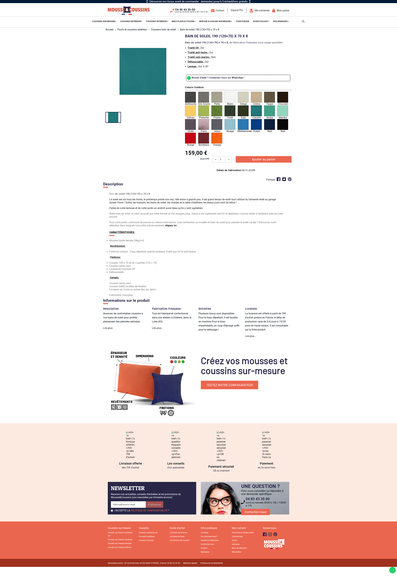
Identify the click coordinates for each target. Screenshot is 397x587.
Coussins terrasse (146, 540)
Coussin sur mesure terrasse (120, 543)
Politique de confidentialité (211, 563)
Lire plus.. (108, 328)
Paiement (266, 463)
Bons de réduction (239, 548)
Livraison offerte (130, 463)
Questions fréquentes (210, 540)
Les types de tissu (177, 536)
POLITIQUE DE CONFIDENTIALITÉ (149, 510)
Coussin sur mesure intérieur (120, 547)
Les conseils (175, 463)
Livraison (204, 533)
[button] (238, 88)
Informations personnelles (243, 533)
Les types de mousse (178, 533)
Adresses (235, 544)
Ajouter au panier (263, 159)
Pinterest (290, 179)
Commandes (237, 536)
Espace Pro (237, 10)
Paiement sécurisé (221, 466)
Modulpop (205, 552)
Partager (278, 179)
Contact (220, 10)
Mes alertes (236, 552)
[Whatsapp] (392, 570)
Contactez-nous (255, 512)
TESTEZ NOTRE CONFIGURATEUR (229, 385)
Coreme (204, 548)
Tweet (284, 179)
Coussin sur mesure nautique (120, 539)
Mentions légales (190, 563)
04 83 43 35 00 (185, 9)
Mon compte (239, 528)
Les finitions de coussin (179, 540)
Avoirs (234, 540)
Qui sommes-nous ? (209, 536)
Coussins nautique (146, 536)
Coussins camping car (148, 533)
